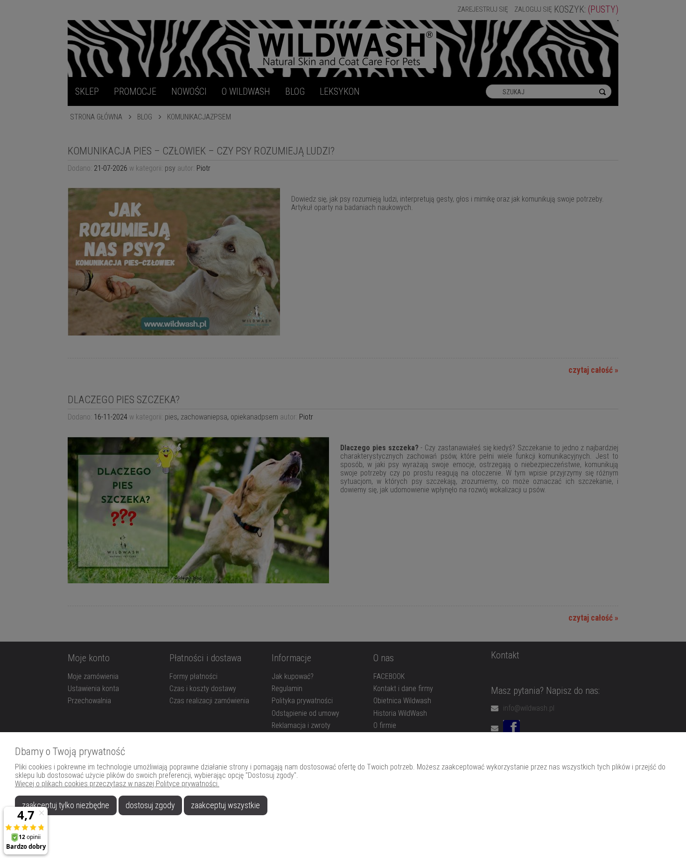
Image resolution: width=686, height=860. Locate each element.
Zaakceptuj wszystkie (225, 805)
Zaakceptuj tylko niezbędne (65, 805)
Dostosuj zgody (150, 805)
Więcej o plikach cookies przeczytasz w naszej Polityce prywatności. (117, 783)
